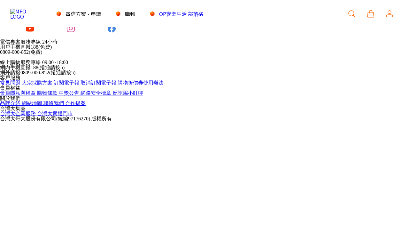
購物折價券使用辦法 (141, 82)
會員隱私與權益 (18, 93)
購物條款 (48, 93)
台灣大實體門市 (55, 113)
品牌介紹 (11, 103)
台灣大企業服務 (18, 113)
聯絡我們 (54, 103)
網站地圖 (32, 103)
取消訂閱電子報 (99, 82)
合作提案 (75, 103)
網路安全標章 (96, 93)
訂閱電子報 (67, 82)
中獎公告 (70, 93)
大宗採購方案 (38, 82)
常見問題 (11, 82)
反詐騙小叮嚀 (127, 93)
